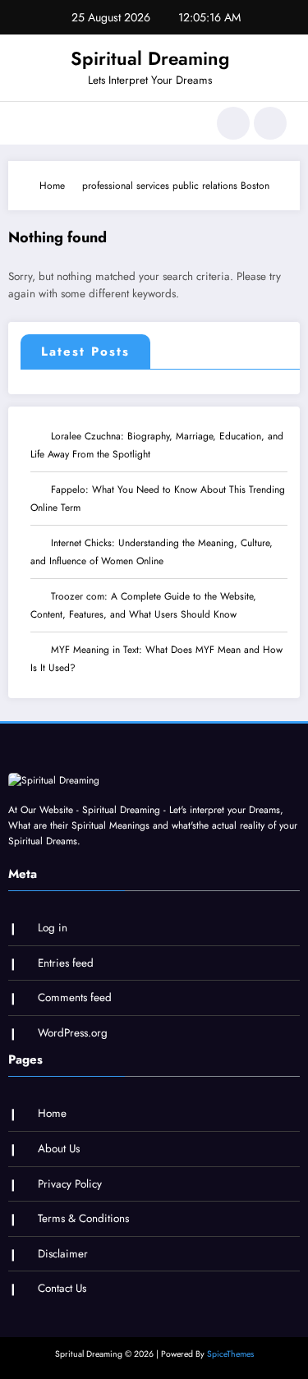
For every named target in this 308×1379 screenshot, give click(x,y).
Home (52, 1113)
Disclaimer (63, 1254)
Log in (52, 927)
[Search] (233, 123)
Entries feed (66, 963)
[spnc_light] (270, 123)
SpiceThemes (230, 1354)
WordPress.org (73, 1033)
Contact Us (62, 1288)
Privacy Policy (70, 1184)
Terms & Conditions (83, 1218)
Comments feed (75, 997)
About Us (59, 1148)
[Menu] (29, 123)
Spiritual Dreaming (150, 58)
